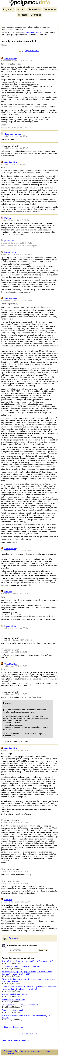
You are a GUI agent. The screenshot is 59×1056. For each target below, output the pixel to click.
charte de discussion (32, 32)
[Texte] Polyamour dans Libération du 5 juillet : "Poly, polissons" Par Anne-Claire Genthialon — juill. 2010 (29, 988)
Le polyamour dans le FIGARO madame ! (20, 1005)
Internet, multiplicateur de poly (15, 994)
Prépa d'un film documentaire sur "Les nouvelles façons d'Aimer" (26, 1016)
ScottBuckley (10, 58)
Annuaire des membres (30, 1051)
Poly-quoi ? (8, 9)
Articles (21, 9)
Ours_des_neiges (12, 134)
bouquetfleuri (10, 252)
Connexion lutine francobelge (14, 1010)
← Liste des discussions (12, 1027)
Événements (50, 9)
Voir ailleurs (9, 1053)
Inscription (23, 15)
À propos (47, 1051)
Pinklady (8, 218)
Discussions (34, 9)
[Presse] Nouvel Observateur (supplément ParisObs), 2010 (27, 961)
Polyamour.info (29, 3)
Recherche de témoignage (13, 999)
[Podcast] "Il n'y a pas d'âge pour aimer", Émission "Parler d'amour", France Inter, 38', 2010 (27, 973)
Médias (4, 45)
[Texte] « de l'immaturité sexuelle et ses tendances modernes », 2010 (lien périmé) (29, 980)
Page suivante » (32, 51)
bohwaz (8, 591)
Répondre (14, 938)
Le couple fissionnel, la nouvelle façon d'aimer (22, 966)
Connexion (36, 15)
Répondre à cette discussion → (15, 1040)
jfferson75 (9, 241)
